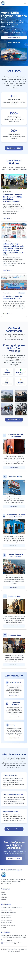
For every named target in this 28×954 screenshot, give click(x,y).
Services (3, 895)
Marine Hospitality (6, 915)
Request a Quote (13, 37)
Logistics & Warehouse (8, 925)
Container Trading (6, 910)
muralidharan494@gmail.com (12, 943)
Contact (3, 900)
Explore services (13, 695)
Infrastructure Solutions (8, 912)
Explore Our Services (14, 43)
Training (3, 927)
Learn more (13, 467)
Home (3, 892)
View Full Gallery (13, 419)
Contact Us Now (14, 858)
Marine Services (6, 917)
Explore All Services (13, 829)
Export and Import (7, 922)
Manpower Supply (6, 920)
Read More (6, 219)
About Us (4, 897)
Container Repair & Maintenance (11, 907)
